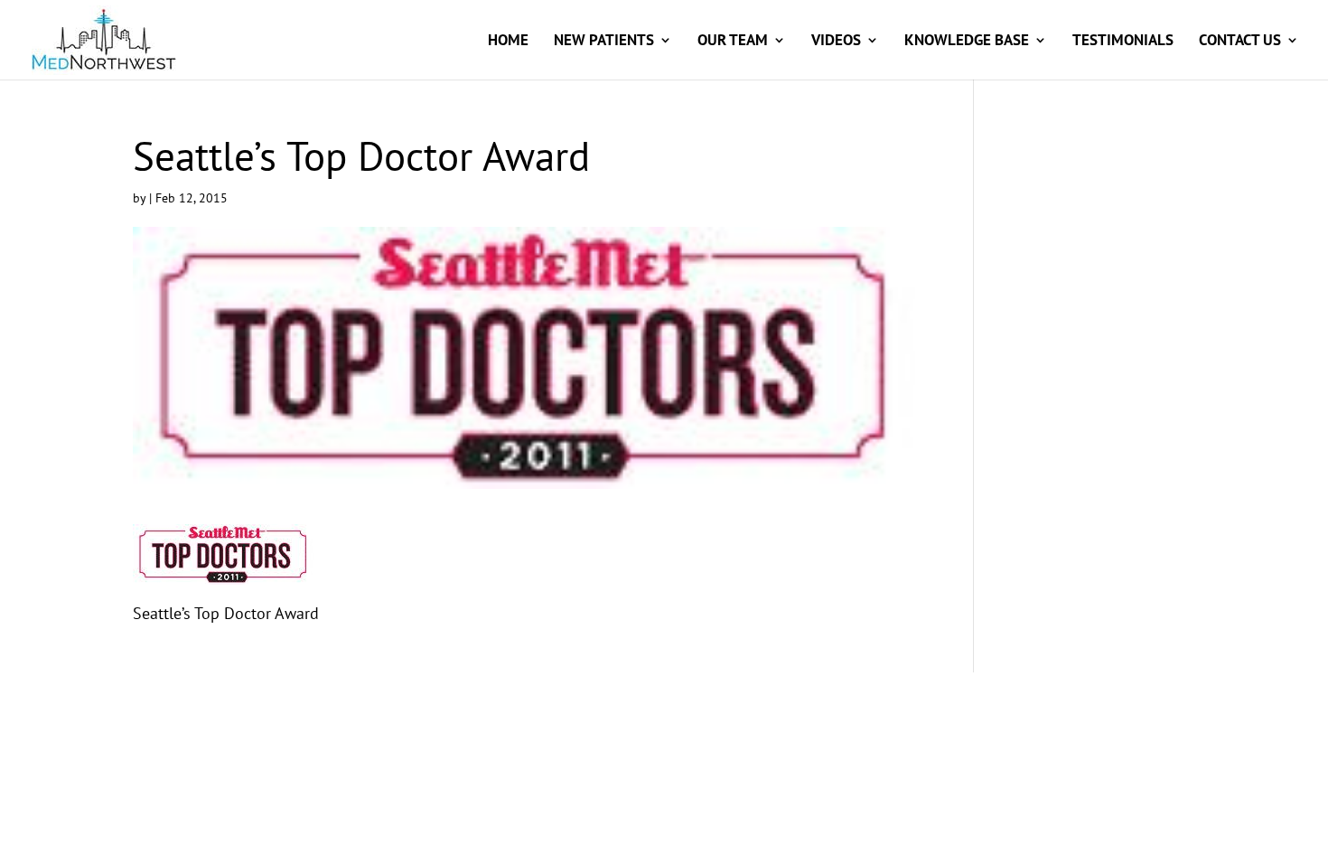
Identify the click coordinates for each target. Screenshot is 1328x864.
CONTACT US (1240, 41)
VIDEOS (836, 41)
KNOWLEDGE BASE (966, 41)
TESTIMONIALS (1123, 41)
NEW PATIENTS (604, 41)
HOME (508, 41)
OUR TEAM (732, 41)
